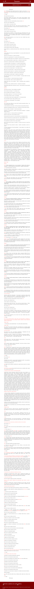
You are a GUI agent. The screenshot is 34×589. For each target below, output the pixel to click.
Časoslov (17, 1)
